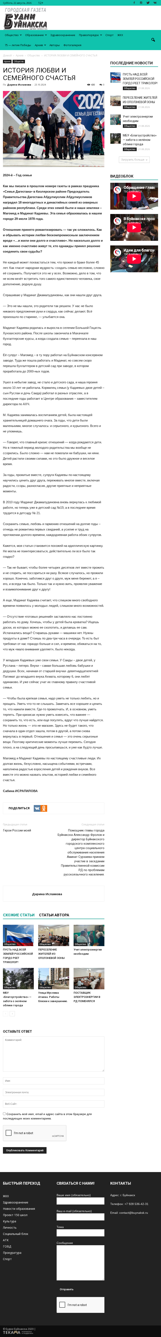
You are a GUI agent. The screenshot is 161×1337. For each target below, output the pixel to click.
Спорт (109, 35)
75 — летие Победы (18, 45)
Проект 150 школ (15, 1215)
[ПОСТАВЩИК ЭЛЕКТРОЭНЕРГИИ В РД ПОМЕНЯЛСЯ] (89, 978)
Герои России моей (17, 830)
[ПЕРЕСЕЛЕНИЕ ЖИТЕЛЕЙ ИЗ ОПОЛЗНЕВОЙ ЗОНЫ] (53, 935)
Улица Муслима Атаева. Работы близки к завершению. (53, 997)
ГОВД (7, 1246)
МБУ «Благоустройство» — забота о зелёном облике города (140, 140)
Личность (10, 1227)
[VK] (37, 808)
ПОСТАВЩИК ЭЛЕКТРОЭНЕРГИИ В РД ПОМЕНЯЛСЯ (87, 997)
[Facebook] (134, 3)
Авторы (54, 45)
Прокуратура (12, 1253)
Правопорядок (89, 35)
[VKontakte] (155, 3)
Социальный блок (15, 1234)
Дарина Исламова (19, 84)
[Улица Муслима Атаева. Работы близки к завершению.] (53, 978)
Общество (12, 35)
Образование (34, 35)
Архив (39, 45)
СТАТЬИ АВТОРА (54, 915)
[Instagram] (141, 3)
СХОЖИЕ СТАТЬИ (19, 915)
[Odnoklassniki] (43, 808)
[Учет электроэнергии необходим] (89, 935)
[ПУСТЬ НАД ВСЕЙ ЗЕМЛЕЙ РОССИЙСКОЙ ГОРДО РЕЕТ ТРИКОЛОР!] (18, 935)
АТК (6, 1240)
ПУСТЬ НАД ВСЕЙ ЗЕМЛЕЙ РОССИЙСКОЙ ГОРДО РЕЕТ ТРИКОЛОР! (140, 79)
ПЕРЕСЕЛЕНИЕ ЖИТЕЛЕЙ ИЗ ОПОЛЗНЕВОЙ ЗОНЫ (51, 954)
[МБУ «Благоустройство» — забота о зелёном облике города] (18, 978)
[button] (153, 40)
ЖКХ (120, 35)
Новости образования (19, 1209)
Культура (9, 1221)
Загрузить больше (132, 159)
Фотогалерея (72, 45)
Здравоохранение (62, 35)
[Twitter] (148, 3)
